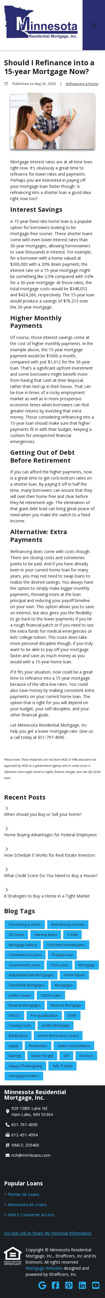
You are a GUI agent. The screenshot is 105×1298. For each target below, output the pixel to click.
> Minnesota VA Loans (25, 1204)
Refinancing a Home (82, 83)
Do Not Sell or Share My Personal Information (48, 1233)
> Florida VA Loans (21, 1194)
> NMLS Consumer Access (29, 1214)
